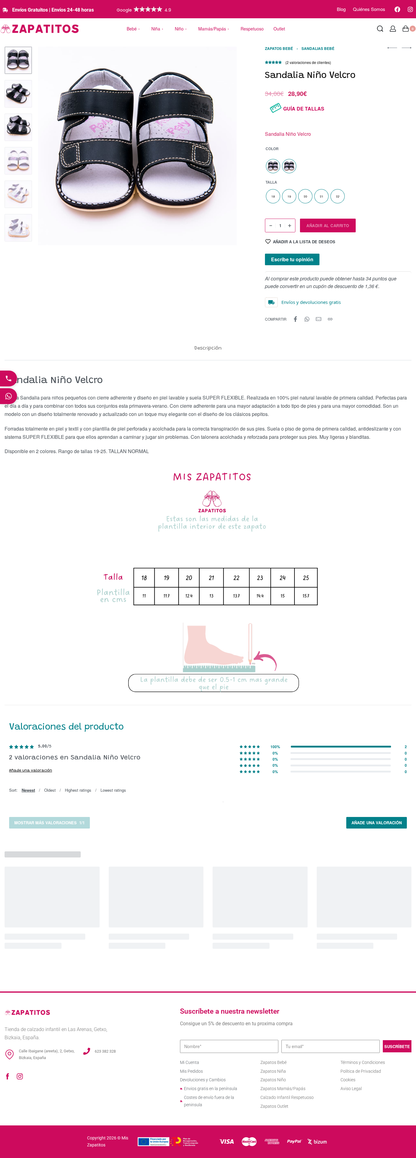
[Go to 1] (18, 60)
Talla (271, 182)
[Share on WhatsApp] (307, 319)
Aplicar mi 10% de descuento (207, 627)
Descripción (208, 348)
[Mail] (318, 319)
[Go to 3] (18, 127)
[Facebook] (397, 9)
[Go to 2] (18, 93)
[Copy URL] (330, 319)
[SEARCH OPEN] (380, 28)
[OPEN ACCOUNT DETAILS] (393, 28)
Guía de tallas (303, 108)
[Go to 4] (18, 160)
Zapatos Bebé (279, 48)
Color (272, 148)
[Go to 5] (18, 194)
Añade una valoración (30, 771)
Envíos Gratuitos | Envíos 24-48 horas (53, 10)
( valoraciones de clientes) (308, 62)
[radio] (273, 166)
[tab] (208, 348)
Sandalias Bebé (317, 48)
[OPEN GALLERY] (137, 146)
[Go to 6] (18, 227)
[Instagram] (410, 9)
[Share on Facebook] (295, 319)
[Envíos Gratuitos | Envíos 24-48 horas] (5, 10)
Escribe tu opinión (292, 259)
